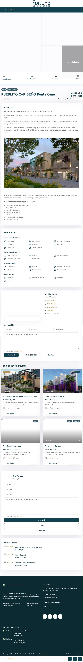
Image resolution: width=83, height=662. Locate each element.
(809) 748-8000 (50, 594)
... (24, 405)
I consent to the (15, 351)
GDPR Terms (19, 351)
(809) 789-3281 (52, 304)
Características (10, 232)
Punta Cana (6, 99)
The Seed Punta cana (12, 446)
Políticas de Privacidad (73, 654)
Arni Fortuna (51, 294)
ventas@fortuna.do (51, 597)
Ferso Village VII (20, 555)
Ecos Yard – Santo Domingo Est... (25, 562)
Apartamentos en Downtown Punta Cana (20, 397)
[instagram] (60, 616)
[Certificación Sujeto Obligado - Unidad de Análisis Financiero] (13, 604)
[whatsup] (50, 616)
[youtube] (55, 616)
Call (30, 355)
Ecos (44, 606)
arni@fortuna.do (52, 307)
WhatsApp (50, 355)
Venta (4, 89)
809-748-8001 (51, 300)
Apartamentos (12, 89)
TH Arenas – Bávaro (53, 446)
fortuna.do (50, 310)
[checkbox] (5, 351)
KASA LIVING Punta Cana (55, 397)
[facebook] (45, 616)
